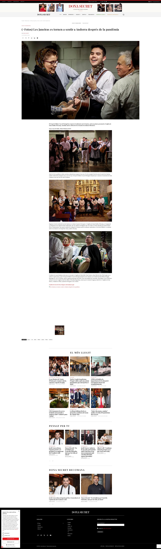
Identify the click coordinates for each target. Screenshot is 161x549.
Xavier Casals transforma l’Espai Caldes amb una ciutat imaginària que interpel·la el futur (79, 381)
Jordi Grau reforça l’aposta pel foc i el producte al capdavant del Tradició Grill (56, 450)
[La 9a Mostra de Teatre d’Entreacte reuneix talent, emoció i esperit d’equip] (59, 366)
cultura (35, 339)
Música (46, 339)
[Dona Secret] (80, 512)
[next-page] (52, 461)
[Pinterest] (28, 38)
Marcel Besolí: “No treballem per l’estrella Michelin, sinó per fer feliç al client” (71, 451)
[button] (123, 14)
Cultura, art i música (54, 377)
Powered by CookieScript (10, 546)
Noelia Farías (68, 456)
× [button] (18, 511)
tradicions (50, 339)
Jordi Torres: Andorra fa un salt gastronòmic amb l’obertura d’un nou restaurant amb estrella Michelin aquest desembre (88, 452)
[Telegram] (37, 38)
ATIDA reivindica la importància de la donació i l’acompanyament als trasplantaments (100, 381)
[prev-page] (50, 461)
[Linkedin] (34, 38)
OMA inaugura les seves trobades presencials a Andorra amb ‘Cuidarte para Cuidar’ (58, 413)
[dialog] (10, 529)
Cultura (72, 377)
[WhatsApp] (31, 38)
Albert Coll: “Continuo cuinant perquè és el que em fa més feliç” (104, 449)
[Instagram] (102, 1)
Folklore (39, 339)
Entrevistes (52, 446)
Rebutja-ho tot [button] (10, 542)
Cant (32, 339)
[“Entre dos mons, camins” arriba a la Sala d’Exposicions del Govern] (101, 398)
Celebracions (73, 409)
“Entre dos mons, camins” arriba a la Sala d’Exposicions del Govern (100, 412)
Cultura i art (94, 409)
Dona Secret (26, 33)
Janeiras (43, 339)
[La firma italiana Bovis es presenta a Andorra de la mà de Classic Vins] (80, 398)
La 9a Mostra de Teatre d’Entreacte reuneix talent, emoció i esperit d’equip (57, 380)
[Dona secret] (44, 14)
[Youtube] (106, 1)
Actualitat (93, 377)
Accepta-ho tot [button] (10, 538)
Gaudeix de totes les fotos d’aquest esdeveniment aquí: (61, 284)
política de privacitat (107, 528)
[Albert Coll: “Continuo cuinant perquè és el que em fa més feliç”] (104, 437)
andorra (28, 339)
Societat (23, 20)
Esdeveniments (27, 20)
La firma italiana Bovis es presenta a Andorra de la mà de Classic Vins (79, 412)
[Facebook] (101, 1)
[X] (104, 1)
